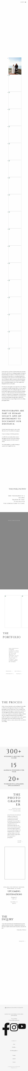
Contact (14, 1062)
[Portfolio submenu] (15, 1047)
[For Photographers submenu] (17, 1050)
